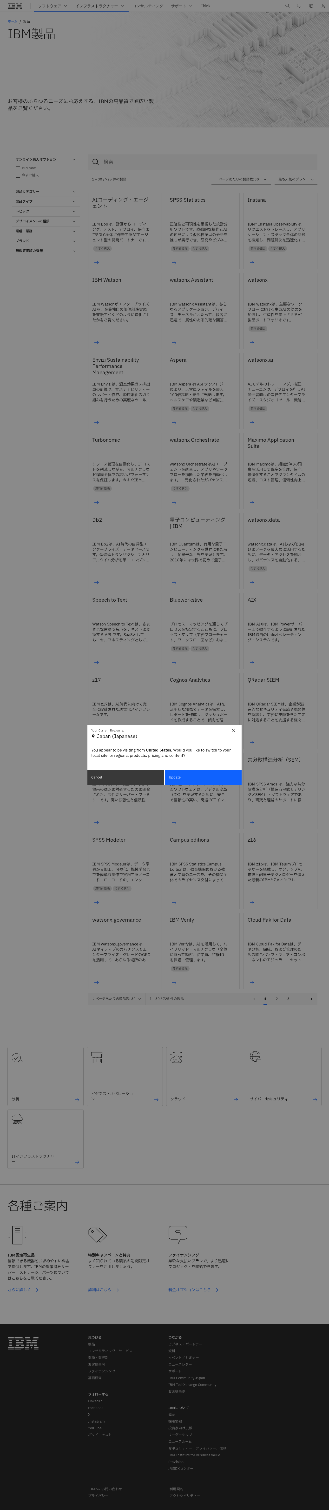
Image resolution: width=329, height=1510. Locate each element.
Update (175, 777)
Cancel (96, 777)
